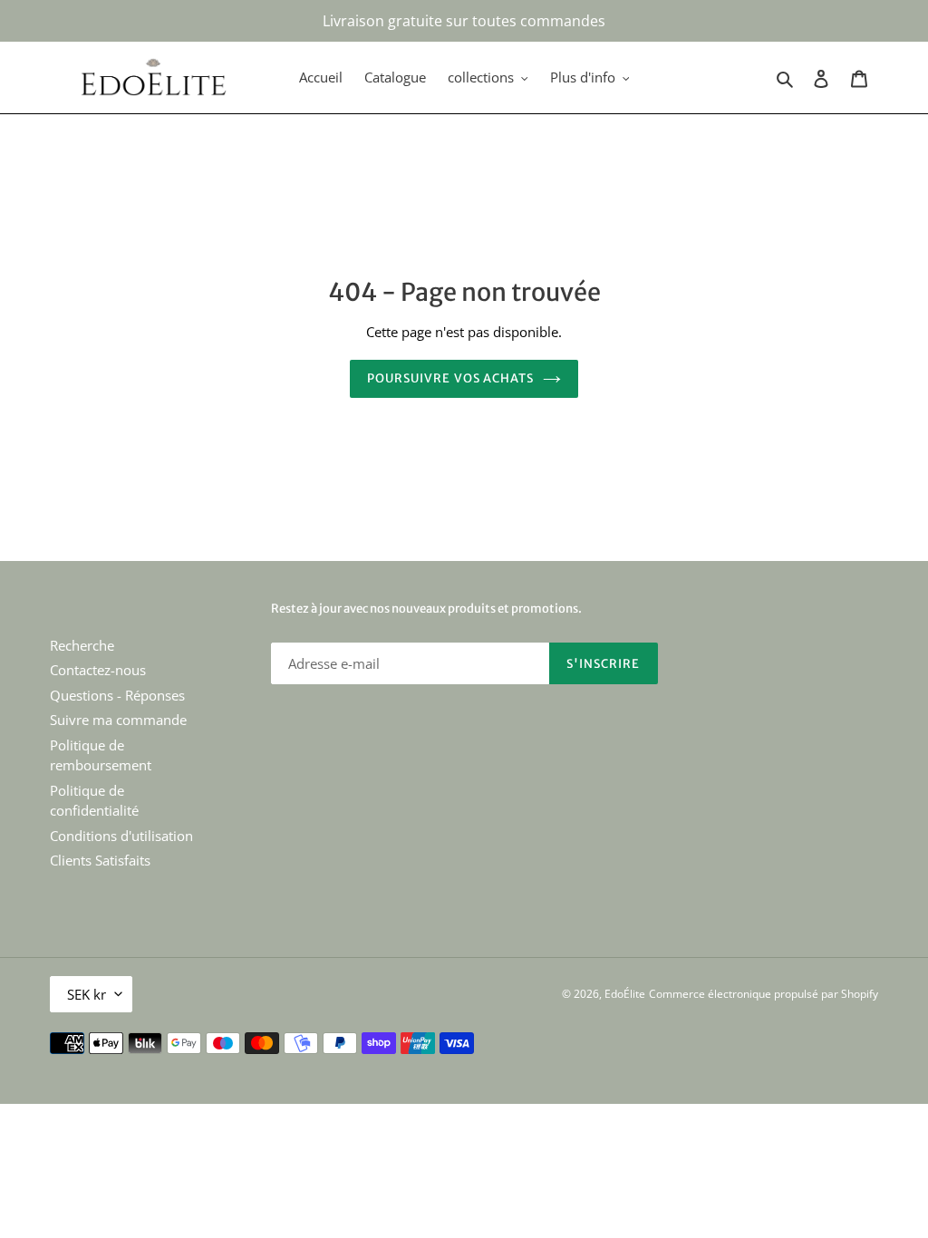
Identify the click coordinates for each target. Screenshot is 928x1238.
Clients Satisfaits (100, 860)
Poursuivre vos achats (450, 378)
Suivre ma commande (118, 720)
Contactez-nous (98, 670)
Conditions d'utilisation (121, 836)
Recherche (82, 645)
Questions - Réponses (117, 695)
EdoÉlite (624, 993)
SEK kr (86, 994)
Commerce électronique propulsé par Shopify (763, 993)
